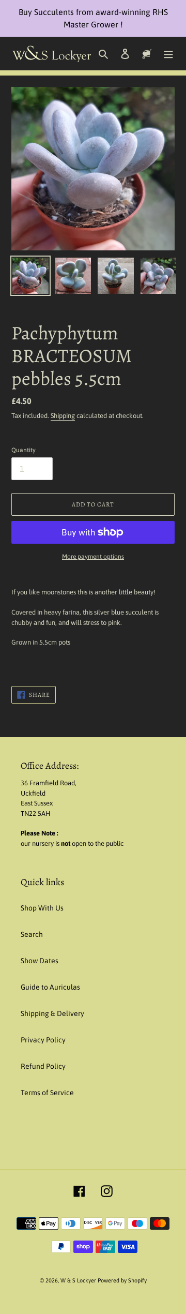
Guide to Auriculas (50, 987)
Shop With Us (42, 908)
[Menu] (168, 53)
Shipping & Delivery (52, 1013)
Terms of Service (47, 1092)
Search (32, 934)
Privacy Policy (43, 1040)
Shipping (63, 416)
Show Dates (39, 961)
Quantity (23, 450)
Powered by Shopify (122, 1280)
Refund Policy (43, 1066)
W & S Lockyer (79, 1280)
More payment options (93, 556)
